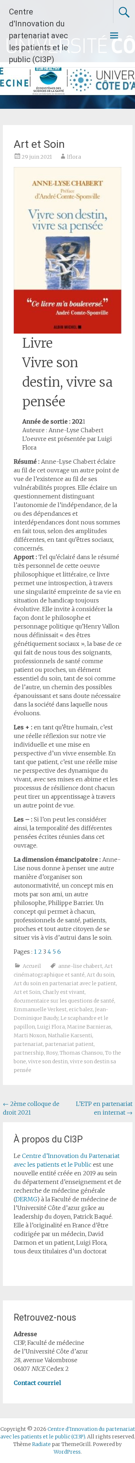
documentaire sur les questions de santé (64, 1001)
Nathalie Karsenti (70, 1035)
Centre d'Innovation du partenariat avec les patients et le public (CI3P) (38, 35)
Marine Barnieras (89, 1027)
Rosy (52, 1053)
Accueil (32, 966)
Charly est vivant (63, 992)
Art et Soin (27, 992)
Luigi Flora (51, 1027)
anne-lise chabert (80, 966)
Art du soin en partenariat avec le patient (65, 983)
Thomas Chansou (81, 1053)
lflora (74, 157)
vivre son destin (48, 1061)
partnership (29, 1053)
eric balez (81, 1009)
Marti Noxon (30, 1035)
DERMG (26, 1199)
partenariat (28, 1044)
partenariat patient (69, 1044)
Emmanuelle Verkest (40, 1009)
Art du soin (100, 974)
